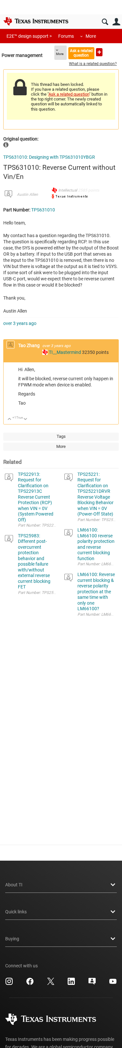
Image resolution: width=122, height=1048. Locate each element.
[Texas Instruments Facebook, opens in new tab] (30, 983)
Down (25, 419)
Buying (12, 938)
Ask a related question (81, 52)
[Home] (35, 21)
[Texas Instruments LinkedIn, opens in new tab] (71, 983)
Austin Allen (27, 194)
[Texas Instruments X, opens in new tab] (51, 983)
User (116, 22)
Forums (66, 36)
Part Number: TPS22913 (39, 525)
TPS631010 (43, 209)
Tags (61, 436)
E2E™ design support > (29, 36)
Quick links (16, 911)
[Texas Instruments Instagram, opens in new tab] (9, 983)
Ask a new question (99, 52)
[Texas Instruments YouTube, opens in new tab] (113, 983)
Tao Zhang (29, 345)
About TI (13, 884)
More (91, 36)
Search (105, 22)
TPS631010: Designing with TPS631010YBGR (49, 157)
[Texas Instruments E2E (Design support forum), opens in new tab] (92, 983)
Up (9, 419)
